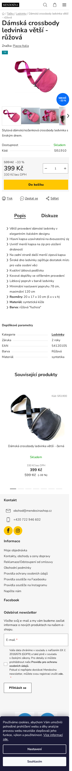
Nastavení (34, 749)
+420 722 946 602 (27, 519)
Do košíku (36, 185)
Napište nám (12, 591)
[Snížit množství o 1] (46, 168)
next (68, 413)
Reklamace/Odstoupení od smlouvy (28, 562)
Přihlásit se (17, 688)
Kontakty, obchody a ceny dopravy (27, 556)
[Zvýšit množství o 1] (65, 168)
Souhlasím (34, 761)
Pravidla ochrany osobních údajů (26, 573)
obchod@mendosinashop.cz (32, 511)
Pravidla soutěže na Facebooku (25, 579)
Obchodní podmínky (17, 568)
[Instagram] (17, 530)
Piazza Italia (21, 46)
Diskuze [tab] (49, 216)
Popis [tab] (20, 216)
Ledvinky (58, 334)
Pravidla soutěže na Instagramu (25, 585)
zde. (60, 674)
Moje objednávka (15, 550)
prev (4, 413)
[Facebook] (8, 530)
